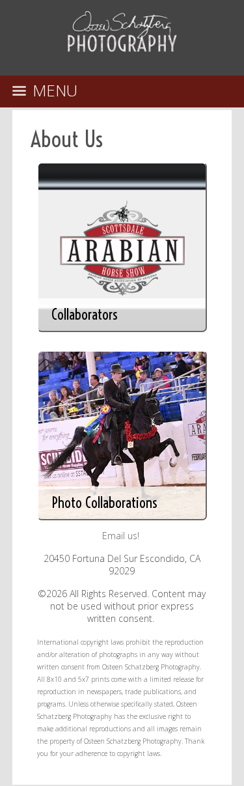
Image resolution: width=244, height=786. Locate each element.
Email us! (120, 535)
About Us (67, 139)
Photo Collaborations (104, 503)
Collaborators (84, 314)
